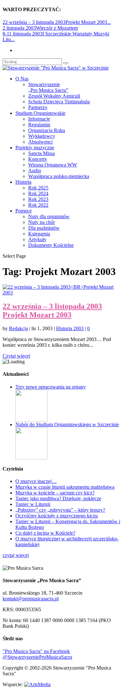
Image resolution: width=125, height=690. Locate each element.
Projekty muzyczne (34, 147)
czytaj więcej (16, 555)
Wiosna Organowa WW (52, 164)
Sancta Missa (41, 153)
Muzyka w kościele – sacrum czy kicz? (55, 492)
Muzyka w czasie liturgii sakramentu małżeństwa (64, 487)
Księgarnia (39, 233)
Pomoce (23, 210)
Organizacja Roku (46, 130)
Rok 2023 (38, 199)
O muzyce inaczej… (36, 481)
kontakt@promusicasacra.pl (31, 598)
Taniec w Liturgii (32, 504)
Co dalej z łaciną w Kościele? (45, 533)
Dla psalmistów (44, 228)
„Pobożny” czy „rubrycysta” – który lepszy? (60, 510)
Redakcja (18, 328)
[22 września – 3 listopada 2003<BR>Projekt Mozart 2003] (62, 292)
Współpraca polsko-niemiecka (58, 176)
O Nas (22, 78)
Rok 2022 (38, 205)
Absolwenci (40, 142)
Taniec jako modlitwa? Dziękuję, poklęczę (58, 498)
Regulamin (39, 124)
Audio (34, 170)
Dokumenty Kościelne (51, 245)
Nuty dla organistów (49, 216)
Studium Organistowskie (40, 113)
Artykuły (37, 239)
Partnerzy (37, 107)
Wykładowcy (41, 136)
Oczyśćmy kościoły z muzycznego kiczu (56, 515)
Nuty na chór (41, 222)
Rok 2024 (38, 193)
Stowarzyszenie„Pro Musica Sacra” (48, 87)
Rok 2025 (38, 187)
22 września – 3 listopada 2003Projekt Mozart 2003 (52, 310)
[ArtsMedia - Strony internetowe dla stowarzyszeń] (37, 684)
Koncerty (37, 159)
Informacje (39, 119)
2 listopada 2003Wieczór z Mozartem (40, 28)
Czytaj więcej (16, 356)
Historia (23, 182)
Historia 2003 (70, 328)
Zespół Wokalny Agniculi (54, 96)
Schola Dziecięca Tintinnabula (59, 101)
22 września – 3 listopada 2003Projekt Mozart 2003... (57, 22)
